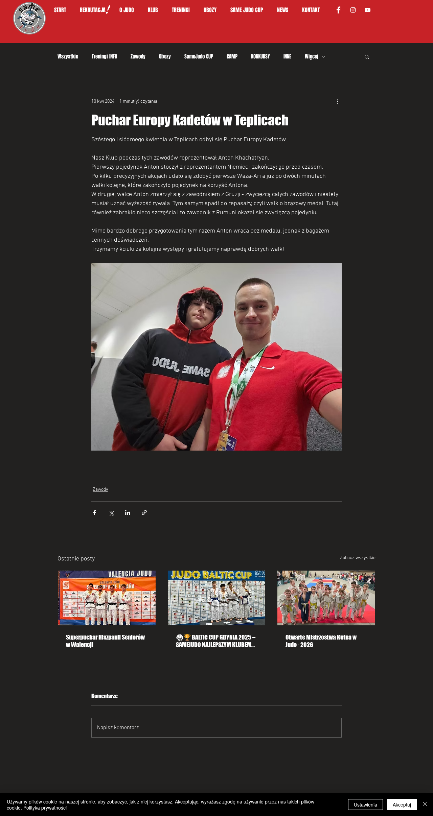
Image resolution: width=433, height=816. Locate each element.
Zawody (138, 56)
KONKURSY (260, 56)
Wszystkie (68, 56)
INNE (287, 56)
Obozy (165, 56)
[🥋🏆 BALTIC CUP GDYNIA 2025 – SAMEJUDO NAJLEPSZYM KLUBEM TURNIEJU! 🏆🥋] (217, 598)
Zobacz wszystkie (357, 558)
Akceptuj (402, 804)
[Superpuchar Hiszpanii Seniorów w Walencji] (107, 598)
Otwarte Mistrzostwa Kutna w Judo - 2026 (321, 640)
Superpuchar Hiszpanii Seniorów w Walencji (105, 640)
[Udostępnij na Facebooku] (94, 512)
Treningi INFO (104, 56)
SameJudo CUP (198, 56)
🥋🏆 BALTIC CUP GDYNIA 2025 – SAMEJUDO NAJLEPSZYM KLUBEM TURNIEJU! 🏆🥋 (215, 640)
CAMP (232, 56)
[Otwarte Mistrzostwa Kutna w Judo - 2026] (326, 598)
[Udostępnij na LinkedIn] (127, 512)
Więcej (311, 56)
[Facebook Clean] (338, 10)
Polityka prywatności (45, 807)
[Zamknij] (425, 804)
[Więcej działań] (338, 101)
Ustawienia (365, 804)
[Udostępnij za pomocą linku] (144, 512)
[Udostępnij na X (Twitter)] (111, 512)
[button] (130, 10)
